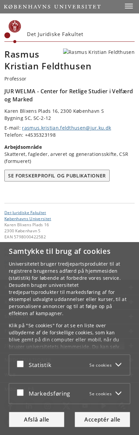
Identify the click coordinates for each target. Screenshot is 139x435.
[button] (129, 6)
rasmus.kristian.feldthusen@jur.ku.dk (66, 128)
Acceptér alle (102, 419)
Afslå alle (36, 419)
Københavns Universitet (27, 218)
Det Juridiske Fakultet (25, 212)
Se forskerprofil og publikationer (57, 175)
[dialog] (69, 338)
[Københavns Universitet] (12, 31)
